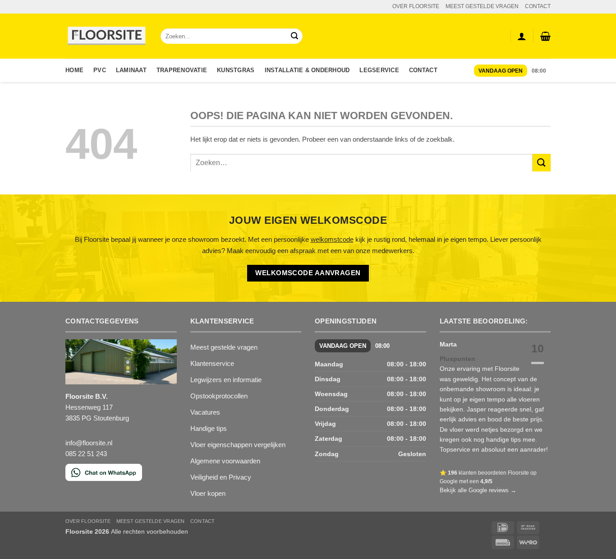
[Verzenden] (294, 36)
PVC (99, 70)
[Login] (521, 36)
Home (74, 70)
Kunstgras (235, 70)
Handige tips (208, 428)
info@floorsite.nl (88, 443)
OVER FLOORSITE (415, 6)
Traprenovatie (181, 70)
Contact (423, 70)
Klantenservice (212, 363)
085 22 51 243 (86, 453)
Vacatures (205, 412)
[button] (545, 36)
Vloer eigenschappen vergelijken (237, 444)
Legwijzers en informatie (226, 379)
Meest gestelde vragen (223, 347)
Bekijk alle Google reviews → (478, 490)
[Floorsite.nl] (106, 36)
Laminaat (131, 70)
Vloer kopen (207, 493)
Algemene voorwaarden (225, 461)
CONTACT (538, 6)
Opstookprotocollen (219, 396)
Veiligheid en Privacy (220, 477)
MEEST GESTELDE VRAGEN (482, 6)
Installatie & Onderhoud (307, 70)
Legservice (379, 70)
